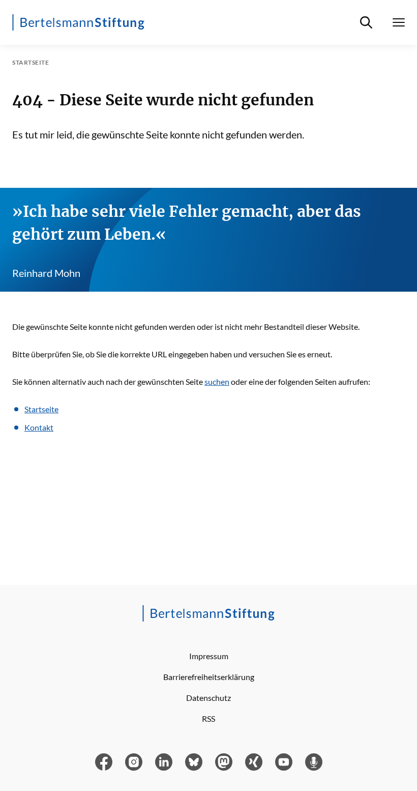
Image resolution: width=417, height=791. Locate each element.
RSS (208, 718)
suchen (216, 381)
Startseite (41, 409)
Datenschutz (208, 697)
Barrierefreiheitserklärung (208, 677)
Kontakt (38, 427)
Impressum (208, 656)
